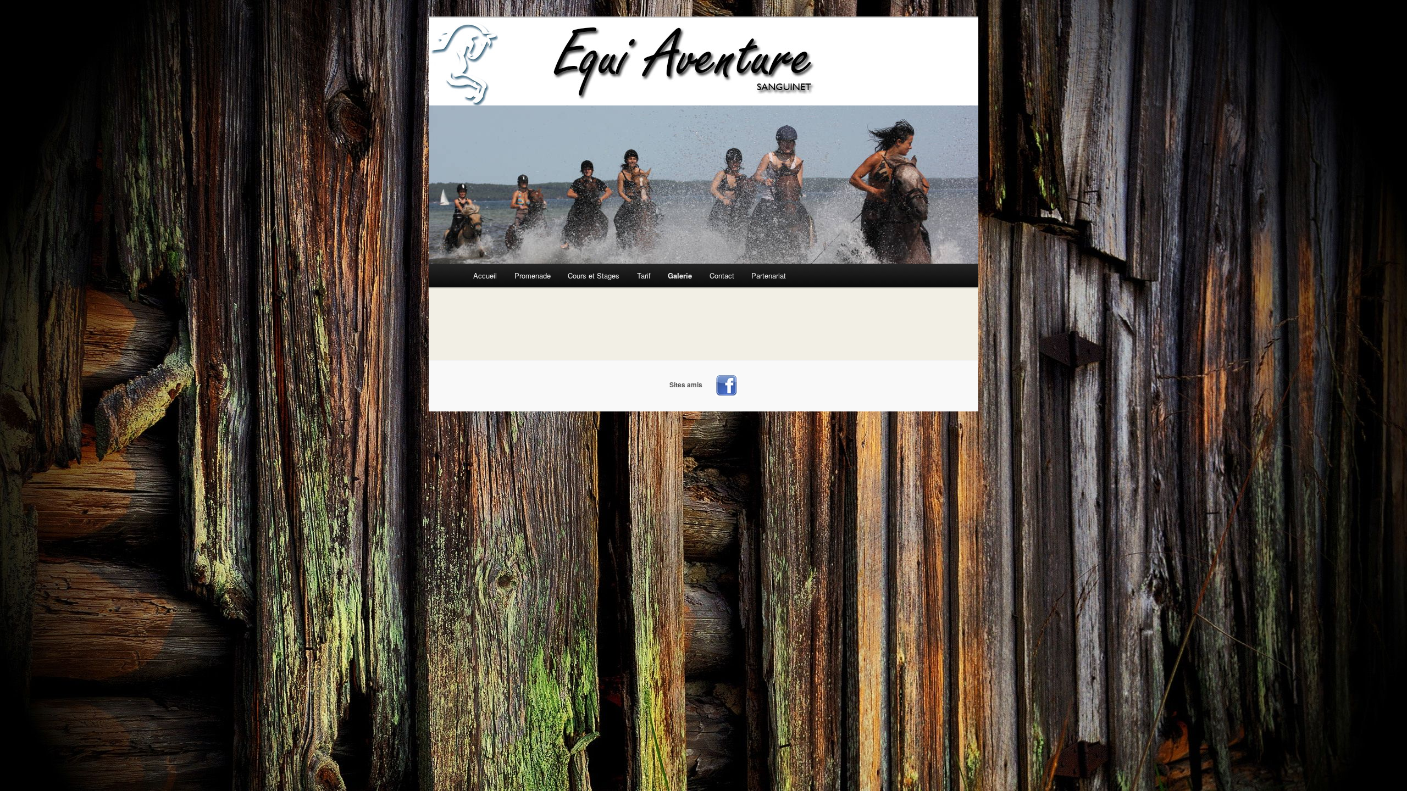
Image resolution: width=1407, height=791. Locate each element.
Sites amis (685, 385)
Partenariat (768, 275)
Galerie (680, 275)
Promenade (532, 275)
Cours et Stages (593, 275)
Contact (722, 275)
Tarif (644, 275)
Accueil (485, 275)
